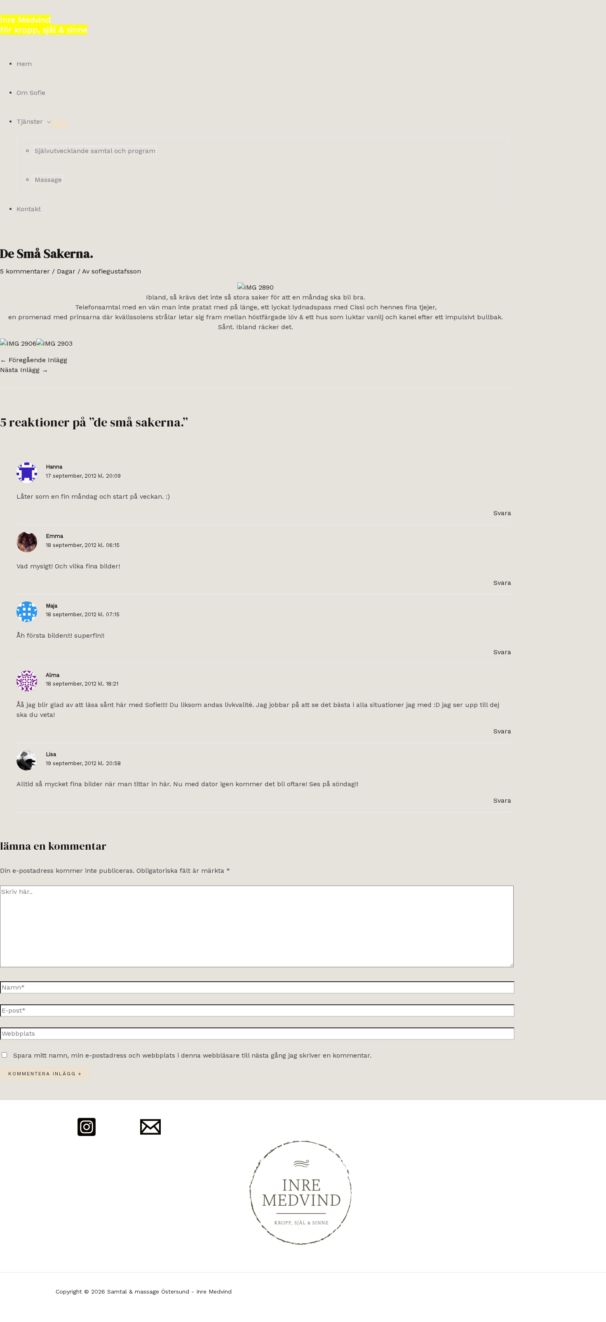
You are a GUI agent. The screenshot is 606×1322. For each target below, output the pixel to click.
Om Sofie (30, 93)
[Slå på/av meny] (59, 124)
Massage (48, 180)
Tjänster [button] (29, 121)
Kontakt (28, 209)
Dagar (66, 271)
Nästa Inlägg (24, 370)
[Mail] (150, 1134)
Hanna (54, 467)
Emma (54, 536)
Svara (502, 513)
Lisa (51, 754)
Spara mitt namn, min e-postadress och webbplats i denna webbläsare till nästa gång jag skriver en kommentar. (192, 1055)
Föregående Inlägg (33, 360)
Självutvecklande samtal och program (95, 151)
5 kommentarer (25, 271)
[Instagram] (86, 1134)
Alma (52, 675)
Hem (24, 64)
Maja (51, 606)
